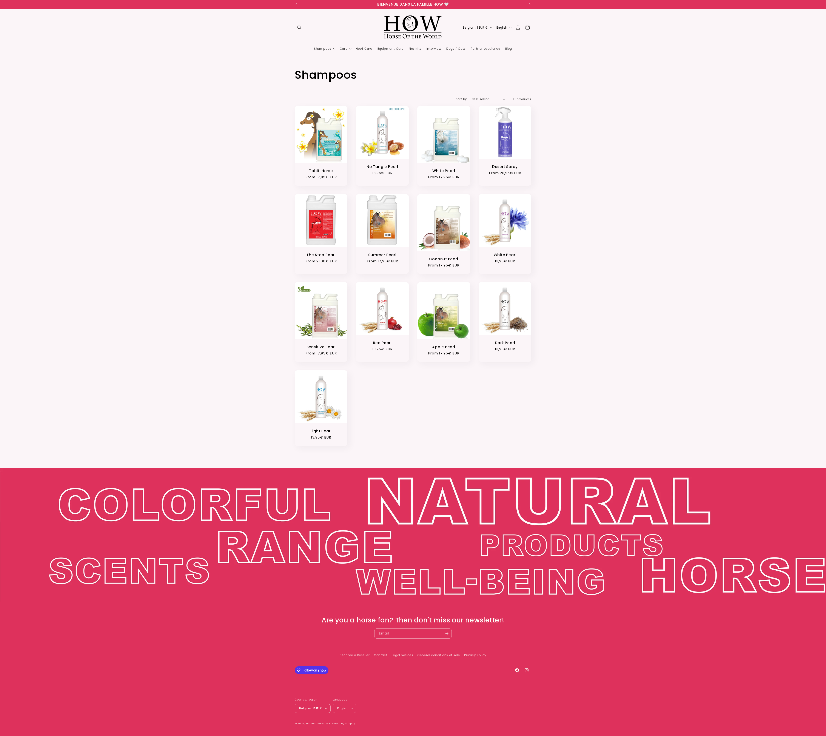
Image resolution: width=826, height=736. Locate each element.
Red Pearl (382, 343)
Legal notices (402, 655)
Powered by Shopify (342, 723)
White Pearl (443, 171)
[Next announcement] (530, 4)
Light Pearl (321, 431)
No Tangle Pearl (382, 167)
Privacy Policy (475, 655)
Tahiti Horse (321, 171)
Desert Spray (505, 167)
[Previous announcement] (296, 4)
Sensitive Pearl (321, 347)
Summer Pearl (382, 255)
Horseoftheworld (317, 723)
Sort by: (462, 99)
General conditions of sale (438, 655)
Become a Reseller (355, 655)
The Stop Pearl (321, 255)
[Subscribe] (447, 633)
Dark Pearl (505, 343)
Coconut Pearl (443, 259)
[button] (299, 27)
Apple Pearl (443, 347)
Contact (380, 655)
